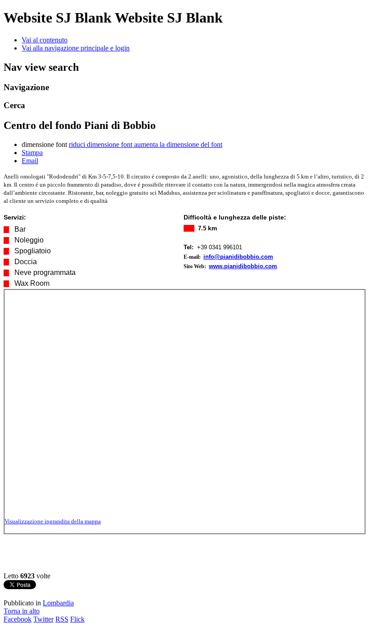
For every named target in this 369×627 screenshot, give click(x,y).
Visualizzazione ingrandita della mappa (52, 521)
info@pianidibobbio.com (238, 256)
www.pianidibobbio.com (243, 266)
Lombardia (58, 603)
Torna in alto (22, 611)
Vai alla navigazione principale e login (76, 48)
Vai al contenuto (45, 40)
